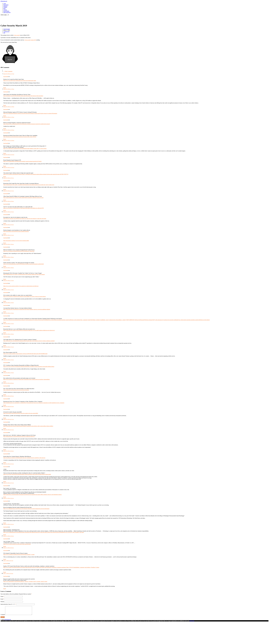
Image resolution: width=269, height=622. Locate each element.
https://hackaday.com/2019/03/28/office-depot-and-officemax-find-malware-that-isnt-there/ (23, 95)
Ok (190, 620)
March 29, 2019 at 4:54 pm (8, 224)
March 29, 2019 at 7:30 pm (8, 313)
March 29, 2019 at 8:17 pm (8, 419)
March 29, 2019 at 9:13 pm (8, 429)
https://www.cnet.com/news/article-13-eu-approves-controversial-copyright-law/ (21, 286)
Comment (3, 614)
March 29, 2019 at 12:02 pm (8, 154)
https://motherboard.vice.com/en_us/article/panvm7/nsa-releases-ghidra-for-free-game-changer (24, 274)
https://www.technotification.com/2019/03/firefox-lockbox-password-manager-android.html (23, 264)
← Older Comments (7, 71)
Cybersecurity (6, 31)
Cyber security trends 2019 (30, 40)
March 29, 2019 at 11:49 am (8, 89)
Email (2, 599)
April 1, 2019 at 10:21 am (8, 560)
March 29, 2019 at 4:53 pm (8, 211)
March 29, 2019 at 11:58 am (8, 106)
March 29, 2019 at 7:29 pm (8, 302)
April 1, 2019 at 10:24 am (8, 573)
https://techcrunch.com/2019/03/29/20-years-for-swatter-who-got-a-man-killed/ (20, 413)
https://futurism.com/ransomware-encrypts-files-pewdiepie (16, 389)
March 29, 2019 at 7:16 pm (8, 280)
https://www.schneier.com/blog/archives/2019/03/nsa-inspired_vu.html (18, 554)
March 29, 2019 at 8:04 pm (8, 383)
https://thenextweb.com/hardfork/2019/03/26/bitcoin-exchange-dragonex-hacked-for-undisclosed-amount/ (26, 123)
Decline (192, 620)
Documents (5, 4)
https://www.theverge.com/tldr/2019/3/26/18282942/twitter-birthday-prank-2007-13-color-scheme (25, 148)
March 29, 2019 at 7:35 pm (8, 323)
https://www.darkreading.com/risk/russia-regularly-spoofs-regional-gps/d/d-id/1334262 (22, 161)
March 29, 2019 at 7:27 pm (8, 289)
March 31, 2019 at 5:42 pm (8, 536)
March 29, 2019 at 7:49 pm (8, 334)
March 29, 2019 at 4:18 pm (8, 201)
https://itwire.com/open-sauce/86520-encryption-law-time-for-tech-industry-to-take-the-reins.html (24, 218)
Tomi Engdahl (6, 29)
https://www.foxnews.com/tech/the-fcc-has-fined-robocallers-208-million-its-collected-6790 (23, 208)
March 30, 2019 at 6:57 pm (8, 482)
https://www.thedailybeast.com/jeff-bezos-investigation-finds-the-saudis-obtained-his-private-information (26, 508)
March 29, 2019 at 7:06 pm (8, 244)
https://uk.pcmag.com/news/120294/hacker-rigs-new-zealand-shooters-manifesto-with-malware (24, 457)
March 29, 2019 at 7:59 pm (8, 372)
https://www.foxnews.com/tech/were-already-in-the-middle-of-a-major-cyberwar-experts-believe (24, 296)
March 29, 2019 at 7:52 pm (8, 359)
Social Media (6, 11)
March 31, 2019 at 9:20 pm (8, 547)
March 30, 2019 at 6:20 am (8, 451)
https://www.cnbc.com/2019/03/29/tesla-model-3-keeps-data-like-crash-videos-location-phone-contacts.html (27, 474)
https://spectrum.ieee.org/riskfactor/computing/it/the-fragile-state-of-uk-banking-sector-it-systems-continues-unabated (29, 340)
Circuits (5, 9)
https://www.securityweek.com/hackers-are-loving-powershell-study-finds (19, 80)
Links (4, 3)
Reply (4, 87)
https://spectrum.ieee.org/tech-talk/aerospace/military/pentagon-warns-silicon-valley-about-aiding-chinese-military (28, 426)
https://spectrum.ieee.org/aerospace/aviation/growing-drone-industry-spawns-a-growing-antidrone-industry (26, 309)
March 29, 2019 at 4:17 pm (8, 190)
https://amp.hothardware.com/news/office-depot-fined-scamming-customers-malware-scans (23, 197)
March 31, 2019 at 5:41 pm (8, 498)
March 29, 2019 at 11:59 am (8, 117)
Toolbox (5, 7)
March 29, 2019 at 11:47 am (8, 73)
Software (5, 6)
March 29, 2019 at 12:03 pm (8, 167)
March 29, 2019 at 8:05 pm (8, 395)
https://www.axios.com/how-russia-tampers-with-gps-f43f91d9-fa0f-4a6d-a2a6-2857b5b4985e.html (25, 353)
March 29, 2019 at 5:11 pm (8, 235)
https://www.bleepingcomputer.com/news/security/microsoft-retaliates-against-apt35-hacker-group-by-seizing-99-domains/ (30, 113)
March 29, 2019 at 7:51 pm (8, 346)
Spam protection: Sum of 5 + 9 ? (8, 604)
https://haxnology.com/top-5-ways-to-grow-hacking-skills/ (16, 240)
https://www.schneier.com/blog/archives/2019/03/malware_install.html (18, 251)
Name (2, 596)
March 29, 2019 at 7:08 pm (8, 257)
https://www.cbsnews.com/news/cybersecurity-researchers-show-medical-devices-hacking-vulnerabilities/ (26, 379)
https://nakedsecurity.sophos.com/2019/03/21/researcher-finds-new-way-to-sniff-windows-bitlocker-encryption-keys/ (29, 330)
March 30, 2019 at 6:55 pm (8, 463)
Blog (4, 8)
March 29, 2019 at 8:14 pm (8, 406)
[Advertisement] (26, 19)
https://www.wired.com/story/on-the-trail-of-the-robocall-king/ (17, 544)
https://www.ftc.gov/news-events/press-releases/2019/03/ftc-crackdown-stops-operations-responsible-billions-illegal (28, 366)
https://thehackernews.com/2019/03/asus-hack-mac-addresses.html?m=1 (19, 436)
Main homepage (7, 12)
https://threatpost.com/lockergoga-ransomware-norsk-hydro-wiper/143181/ (19, 136)
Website (2, 601)
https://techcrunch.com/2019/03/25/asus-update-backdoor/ (16, 231)
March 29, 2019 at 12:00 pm (8, 130)
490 (4, 32)
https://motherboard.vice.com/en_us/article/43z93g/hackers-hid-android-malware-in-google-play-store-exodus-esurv (28, 184)
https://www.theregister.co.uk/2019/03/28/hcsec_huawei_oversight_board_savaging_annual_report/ (25, 581)
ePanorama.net (4, 1)
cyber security (17, 35)
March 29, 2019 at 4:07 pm (8, 177)
